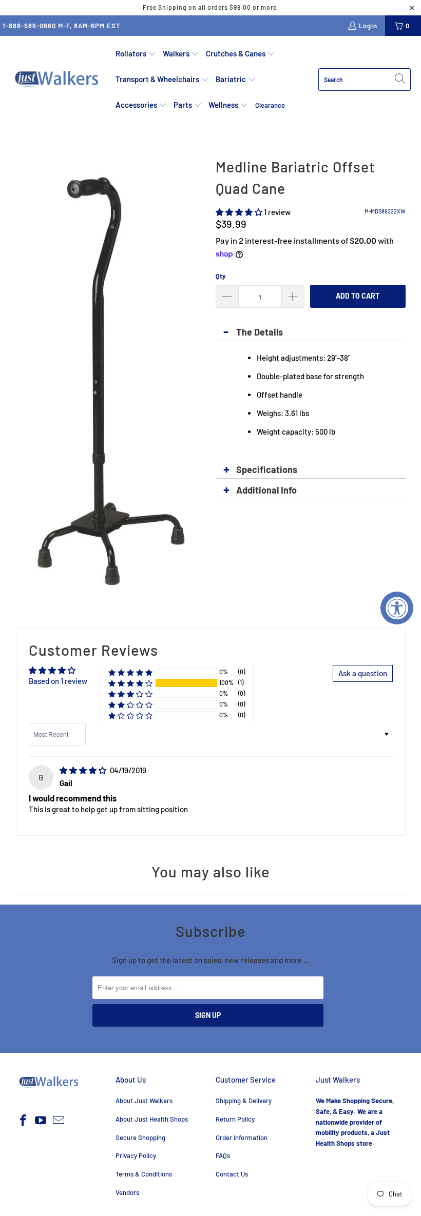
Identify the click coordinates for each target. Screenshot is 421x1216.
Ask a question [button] (362, 673)
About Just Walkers (144, 1100)
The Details (259, 332)
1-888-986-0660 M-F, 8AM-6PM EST (62, 26)
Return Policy (235, 1119)
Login (368, 26)
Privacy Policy (136, 1155)
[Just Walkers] (57, 79)
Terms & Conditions (144, 1174)
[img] (83, 770)
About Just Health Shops (152, 1119)
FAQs (223, 1155)
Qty (221, 276)
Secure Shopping (140, 1137)
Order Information (241, 1137)
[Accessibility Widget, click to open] (396, 608)
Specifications (266, 469)
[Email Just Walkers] (59, 1120)
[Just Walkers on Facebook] (23, 1120)
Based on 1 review (58, 680)
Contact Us (232, 1174)
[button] (136, 54)
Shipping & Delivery (244, 1100)
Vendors (127, 1192)
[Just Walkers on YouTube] (41, 1120)
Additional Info (266, 490)
